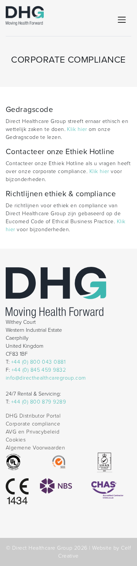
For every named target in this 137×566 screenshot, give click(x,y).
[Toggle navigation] (121, 19)
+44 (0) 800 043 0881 (38, 362)
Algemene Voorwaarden (35, 448)
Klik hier (77, 129)
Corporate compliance (33, 424)
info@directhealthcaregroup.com (46, 378)
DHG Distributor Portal (33, 416)
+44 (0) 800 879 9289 (38, 402)
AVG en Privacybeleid (32, 432)
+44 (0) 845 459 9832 (38, 370)
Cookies (15, 440)
